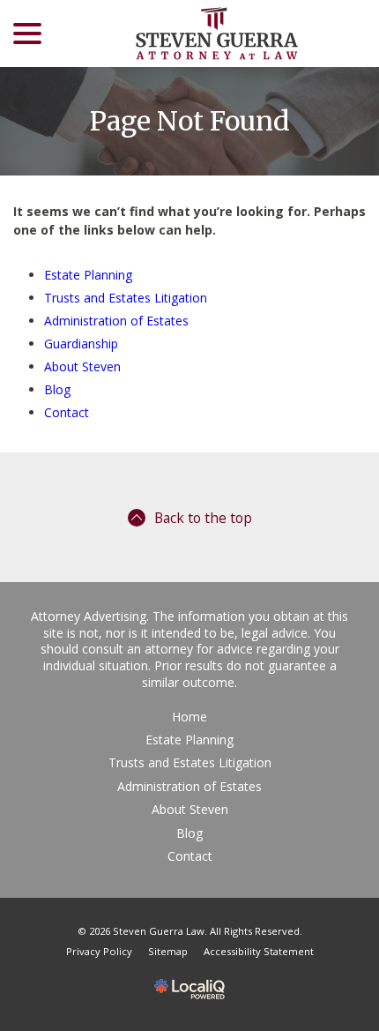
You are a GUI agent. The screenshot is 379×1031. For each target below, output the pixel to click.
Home (189, 716)
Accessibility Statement (259, 951)
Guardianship (81, 343)
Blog (57, 389)
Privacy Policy (99, 951)
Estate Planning (88, 274)
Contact (66, 412)
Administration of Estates (116, 320)
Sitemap (168, 951)
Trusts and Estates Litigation (125, 297)
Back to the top (203, 517)
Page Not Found (190, 121)
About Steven (82, 366)
